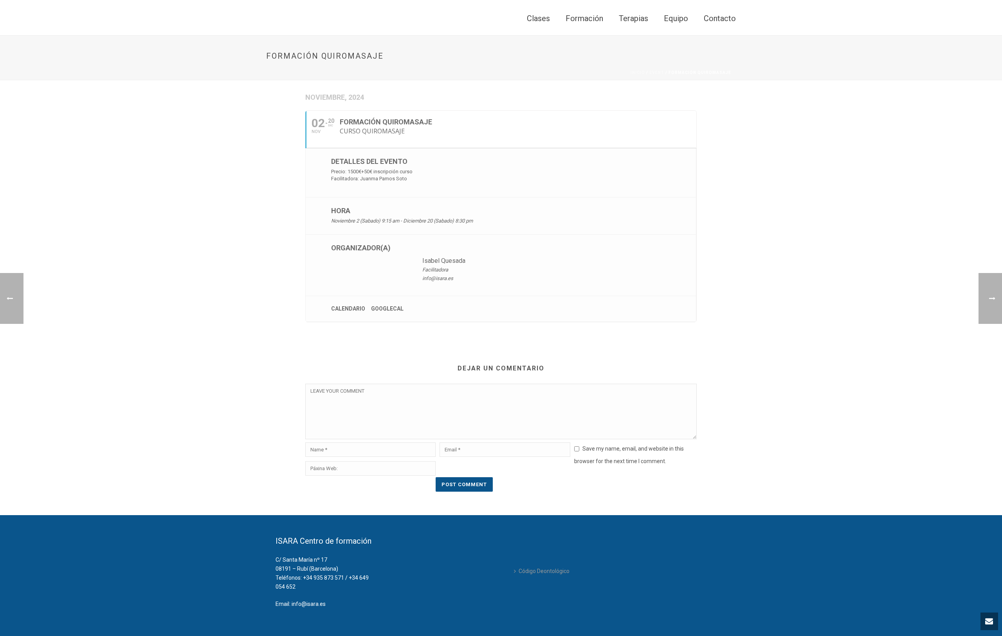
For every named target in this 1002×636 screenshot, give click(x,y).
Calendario (348, 308)
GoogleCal (387, 308)
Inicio (638, 72)
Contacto (720, 18)
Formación (584, 18)
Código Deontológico (544, 571)
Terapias (633, 18)
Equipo (676, 18)
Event (656, 72)
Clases (538, 18)
